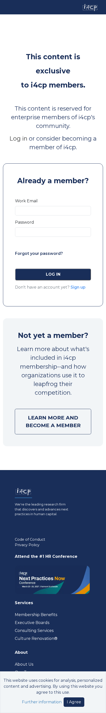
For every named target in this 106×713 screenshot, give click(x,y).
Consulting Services (34, 630)
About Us (24, 664)
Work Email (26, 201)
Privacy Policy (27, 545)
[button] (53, 274)
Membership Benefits (36, 614)
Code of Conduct (30, 539)
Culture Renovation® (36, 638)
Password (24, 222)
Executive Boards (32, 622)
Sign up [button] (78, 287)
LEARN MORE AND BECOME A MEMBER (53, 421)
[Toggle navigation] (8, 7)
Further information (42, 702)
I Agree (74, 702)
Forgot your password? (39, 253)
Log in (18, 138)
